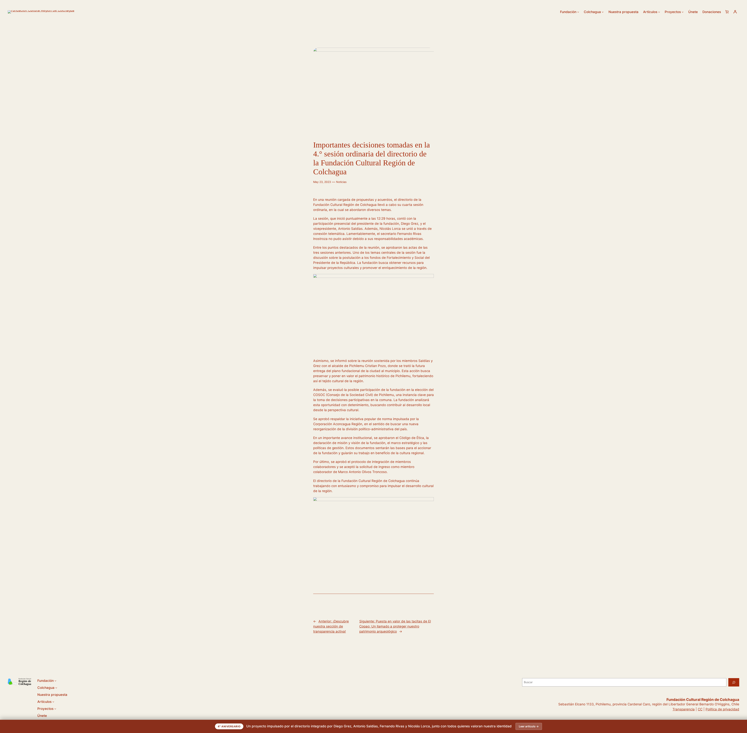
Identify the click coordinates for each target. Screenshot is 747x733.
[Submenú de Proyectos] (683, 12)
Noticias (341, 181)
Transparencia (683, 709)
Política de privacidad (722, 709)
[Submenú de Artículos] (659, 12)
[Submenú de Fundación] (578, 12)
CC (700, 709)
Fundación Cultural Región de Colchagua (702, 699)
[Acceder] (735, 12)
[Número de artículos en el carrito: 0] (727, 12)
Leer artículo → (529, 726)
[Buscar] (733, 682)
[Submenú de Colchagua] (603, 12)
